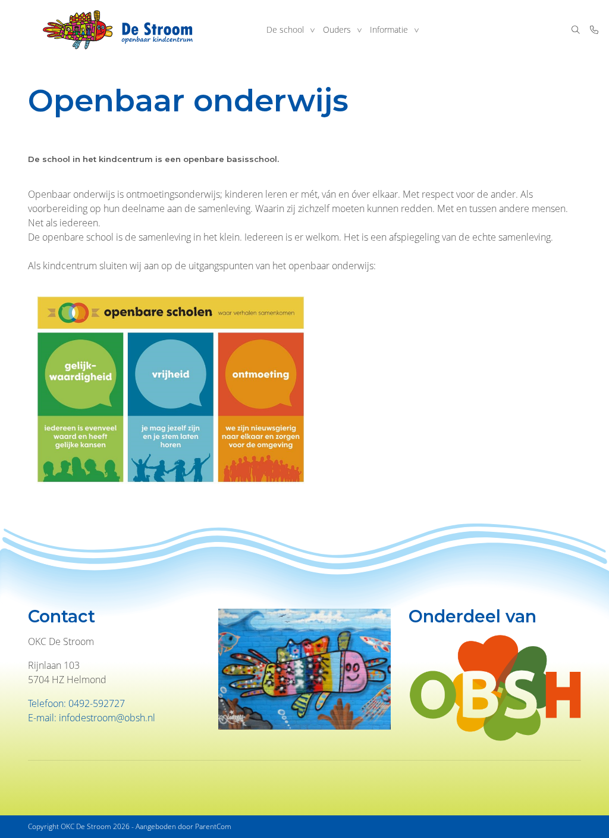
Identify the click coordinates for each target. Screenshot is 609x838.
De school (285, 29)
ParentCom (213, 826)
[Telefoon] (594, 30)
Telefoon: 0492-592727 (76, 703)
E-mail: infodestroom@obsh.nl (91, 717)
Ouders (337, 29)
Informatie (389, 29)
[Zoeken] (575, 30)
